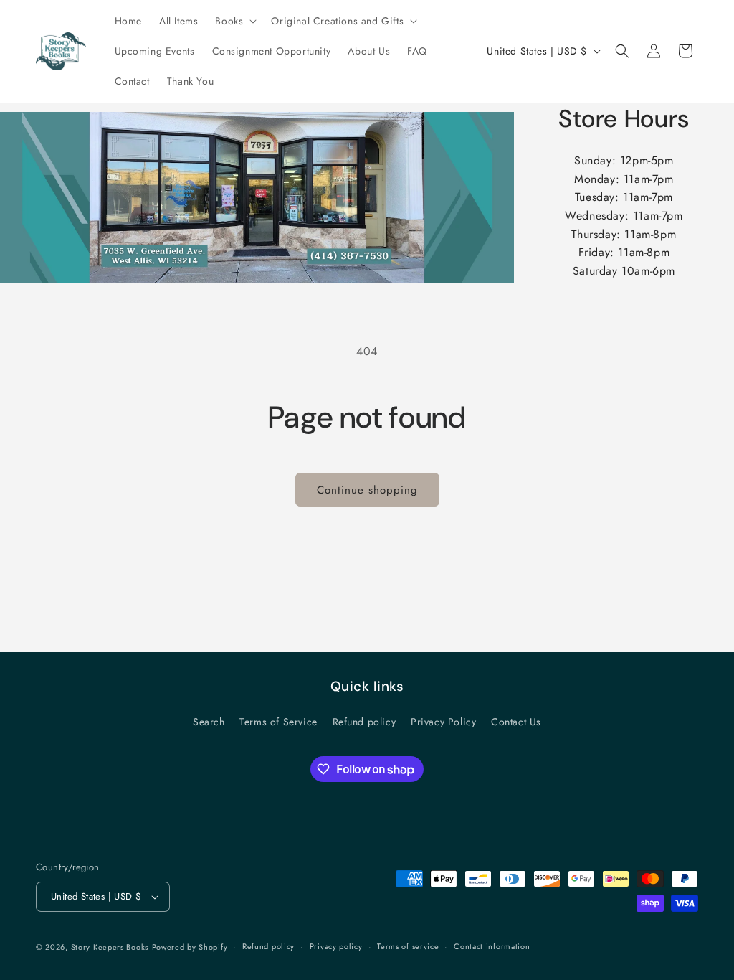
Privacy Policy (443, 722)
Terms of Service (278, 722)
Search (209, 722)
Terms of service (408, 946)
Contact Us (516, 722)
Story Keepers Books (109, 947)
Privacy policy (336, 946)
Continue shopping (367, 490)
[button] (234, 21)
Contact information (492, 946)
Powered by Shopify (190, 947)
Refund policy (364, 722)
